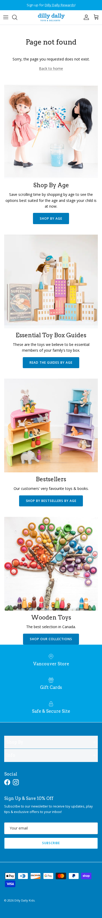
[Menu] (6, 17)
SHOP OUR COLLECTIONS (51, 639)
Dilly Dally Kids (24, 900)
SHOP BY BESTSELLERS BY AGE (51, 501)
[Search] (17, 17)
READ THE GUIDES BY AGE (51, 362)
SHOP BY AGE (51, 218)
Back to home (51, 68)
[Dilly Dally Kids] (51, 17)
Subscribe (51, 843)
